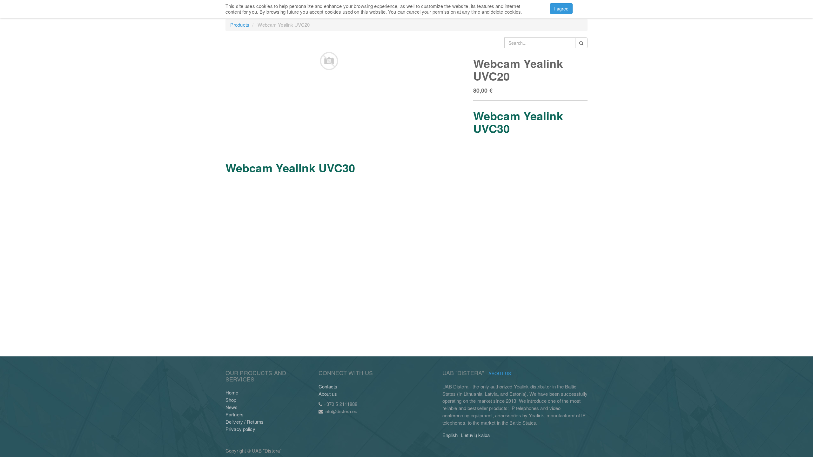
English (450, 435)
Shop (230, 399)
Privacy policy (240, 429)
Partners (234, 414)
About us (328, 393)
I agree (561, 8)
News (231, 407)
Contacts (328, 386)
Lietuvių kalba (475, 435)
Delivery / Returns (244, 421)
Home (231, 392)
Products (239, 24)
